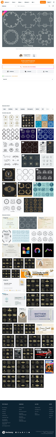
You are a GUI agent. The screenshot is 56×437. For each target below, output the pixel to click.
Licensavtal (21, 406)
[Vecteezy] (2, 2)
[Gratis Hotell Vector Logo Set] (11, 147)
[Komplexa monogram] (43, 189)
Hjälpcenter (37, 406)
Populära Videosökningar (22, 419)
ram (16, 108)
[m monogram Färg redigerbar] (49, 249)
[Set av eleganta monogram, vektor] (45, 133)
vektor (37, 108)
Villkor (43, 431)
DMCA (20, 408)
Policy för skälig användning (46, 432)
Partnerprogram (22, 410)
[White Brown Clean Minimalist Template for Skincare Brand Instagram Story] (22, 314)
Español (50, 408)
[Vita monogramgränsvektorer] (45, 120)
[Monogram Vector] (45, 174)
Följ (34, 56)
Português (50, 410)
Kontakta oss (37, 408)
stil (43, 108)
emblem (10, 108)
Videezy (4, 410)
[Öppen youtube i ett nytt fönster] (29, 431)
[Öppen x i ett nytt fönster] (26, 431)
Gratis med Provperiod (28, 61)
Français (50, 414)
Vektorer (7, 2)
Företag (4, 412)
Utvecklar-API (5, 416)
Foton (13, 2)
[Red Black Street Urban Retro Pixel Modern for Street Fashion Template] (44, 353)
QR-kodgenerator (6, 425)
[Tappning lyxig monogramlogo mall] (9, 189)
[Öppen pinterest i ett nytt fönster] (22, 431)
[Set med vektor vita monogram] (29, 147)
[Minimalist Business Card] (13, 284)
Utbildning (4, 414)
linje (4, 108)
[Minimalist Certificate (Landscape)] (11, 249)
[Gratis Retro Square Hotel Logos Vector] (31, 160)
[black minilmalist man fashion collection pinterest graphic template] (17, 353)
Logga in (49, 2)
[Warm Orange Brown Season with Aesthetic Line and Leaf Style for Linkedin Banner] (37, 273)
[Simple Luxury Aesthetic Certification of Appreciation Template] (46, 222)
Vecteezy (4, 408)
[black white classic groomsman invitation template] (6, 235)
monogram (30, 108)
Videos (19, 2)
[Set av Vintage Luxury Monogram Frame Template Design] (25, 189)
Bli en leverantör (36, 413)
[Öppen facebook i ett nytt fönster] (16, 431)
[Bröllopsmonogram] (21, 235)
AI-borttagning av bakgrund (6, 422)
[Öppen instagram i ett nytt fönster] (18, 431)
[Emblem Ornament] (28, 133)
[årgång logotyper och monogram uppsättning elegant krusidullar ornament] (21, 340)
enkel (48, 108)
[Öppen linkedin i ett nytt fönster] (20, 431)
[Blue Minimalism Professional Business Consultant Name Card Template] (41, 314)
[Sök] (49, 6)
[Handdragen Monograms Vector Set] (12, 204)
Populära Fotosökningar (22, 416)
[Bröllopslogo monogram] (46, 147)
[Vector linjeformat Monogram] (28, 222)
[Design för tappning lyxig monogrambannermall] (8, 174)
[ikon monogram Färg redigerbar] (26, 249)
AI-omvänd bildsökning (5, 419)
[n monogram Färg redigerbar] (37, 249)
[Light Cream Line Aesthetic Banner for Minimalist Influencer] (45, 263)
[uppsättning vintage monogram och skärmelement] (28, 120)
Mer (33, 2)
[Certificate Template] (10, 222)
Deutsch (50, 412)
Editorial (27, 2)
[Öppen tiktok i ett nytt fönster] (24, 431)
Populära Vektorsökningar (22, 413)
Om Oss (36, 410)
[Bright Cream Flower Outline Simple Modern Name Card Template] (45, 328)
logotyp (23, 108)
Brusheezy (4, 406)
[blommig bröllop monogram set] (47, 160)
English (49, 406)
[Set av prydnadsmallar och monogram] (10, 133)
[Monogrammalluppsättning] (11, 120)
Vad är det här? (15, 76)
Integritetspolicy (49, 431)
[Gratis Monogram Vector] (11, 160)
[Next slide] (50, 108)
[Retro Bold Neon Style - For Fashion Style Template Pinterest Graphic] (49, 366)
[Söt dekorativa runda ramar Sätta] (25, 174)
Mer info (5, 78)
